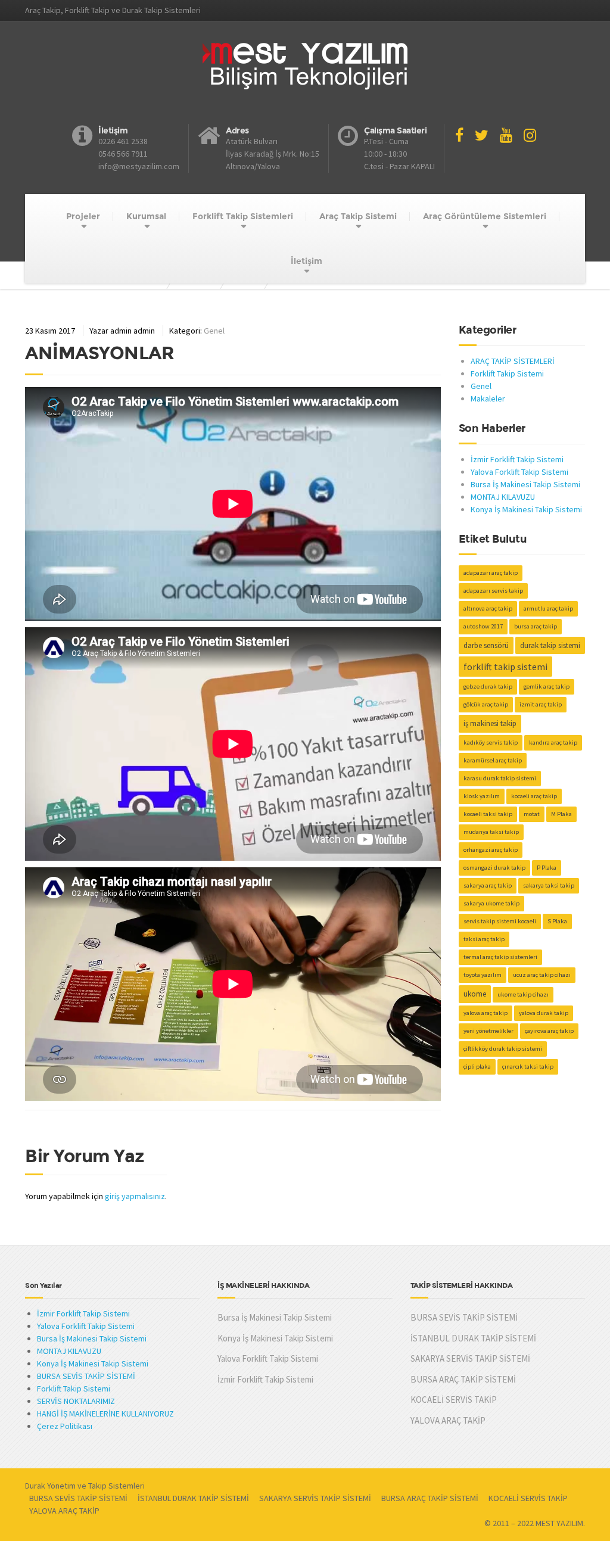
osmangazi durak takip (494, 867)
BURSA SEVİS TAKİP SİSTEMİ (86, 1376)
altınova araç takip (487, 608)
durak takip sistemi (550, 645)
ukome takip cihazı (523, 994)
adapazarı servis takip (493, 590)
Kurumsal (146, 216)
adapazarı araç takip (490, 573)
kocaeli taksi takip (487, 814)
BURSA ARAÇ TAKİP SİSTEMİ (463, 1379)
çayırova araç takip (549, 1031)
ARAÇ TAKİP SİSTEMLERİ (513, 361)
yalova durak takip (543, 1013)
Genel (214, 330)
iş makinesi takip (489, 723)
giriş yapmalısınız (135, 1196)
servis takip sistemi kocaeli (499, 921)
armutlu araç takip (548, 608)
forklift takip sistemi (505, 667)
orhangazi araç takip (490, 850)
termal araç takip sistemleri (500, 957)
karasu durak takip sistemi (499, 778)
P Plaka (546, 867)
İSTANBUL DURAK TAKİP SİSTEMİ (473, 1338)
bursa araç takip (535, 626)
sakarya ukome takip (491, 903)
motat (532, 814)
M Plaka (561, 814)
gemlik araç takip (546, 686)
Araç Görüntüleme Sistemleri (484, 216)
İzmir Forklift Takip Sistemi (517, 459)
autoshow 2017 (483, 626)
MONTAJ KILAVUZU (503, 496)
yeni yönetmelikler (488, 1031)
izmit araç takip (540, 704)
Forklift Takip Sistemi (507, 373)
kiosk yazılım (481, 796)
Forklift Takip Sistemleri (242, 216)
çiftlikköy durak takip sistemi (502, 1049)
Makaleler (488, 398)
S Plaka (557, 921)
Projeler (83, 216)
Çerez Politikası (64, 1426)
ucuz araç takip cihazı (542, 975)
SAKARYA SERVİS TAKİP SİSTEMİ (470, 1358)
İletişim (306, 261)
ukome (474, 994)
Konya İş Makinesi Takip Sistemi (526, 509)
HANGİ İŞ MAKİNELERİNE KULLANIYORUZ (105, 1413)
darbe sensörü (486, 645)
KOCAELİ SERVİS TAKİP (453, 1399)
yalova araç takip (485, 1013)
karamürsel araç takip (492, 760)
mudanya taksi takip (491, 832)
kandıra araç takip (553, 742)
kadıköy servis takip (490, 742)
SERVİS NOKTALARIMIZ (76, 1401)
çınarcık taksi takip (527, 1066)
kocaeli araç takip (534, 796)
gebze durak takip (487, 686)
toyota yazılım (482, 975)
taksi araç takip (484, 939)
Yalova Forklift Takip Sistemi (519, 471)
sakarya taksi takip (548, 885)
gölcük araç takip (485, 704)
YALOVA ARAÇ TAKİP (447, 1420)
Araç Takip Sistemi (358, 216)
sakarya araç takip (487, 885)
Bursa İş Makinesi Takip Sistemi (525, 484)
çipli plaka (477, 1066)
